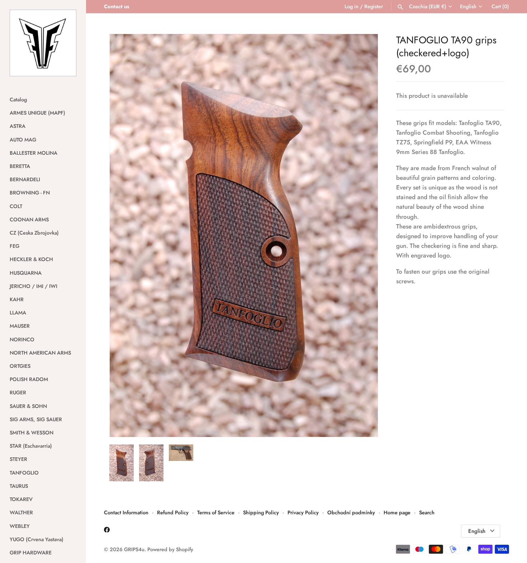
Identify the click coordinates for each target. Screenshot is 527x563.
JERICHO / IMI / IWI (33, 286)
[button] (363, 236)
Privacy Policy (303, 512)
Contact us (116, 6)
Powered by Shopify (170, 549)
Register (373, 6)
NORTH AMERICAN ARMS (40, 352)
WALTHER (21, 512)
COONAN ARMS (29, 219)
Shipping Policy (261, 512)
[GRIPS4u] (43, 43)
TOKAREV (21, 499)
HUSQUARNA (26, 272)
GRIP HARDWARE (31, 552)
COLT (16, 206)
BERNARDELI (25, 179)
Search (427, 512)
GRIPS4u (134, 549)
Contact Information (126, 512)
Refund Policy (173, 512)
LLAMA (18, 312)
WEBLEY (20, 526)
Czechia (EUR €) (427, 7)
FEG (14, 246)
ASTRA (17, 126)
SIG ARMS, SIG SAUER (36, 419)
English (468, 7)
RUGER (18, 392)
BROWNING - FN (30, 192)
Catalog (18, 99)
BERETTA (20, 166)
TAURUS (19, 486)
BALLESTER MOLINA (33, 153)
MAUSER (20, 325)
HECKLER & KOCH (31, 259)
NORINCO (22, 339)
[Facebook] (107, 531)
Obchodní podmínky (351, 512)
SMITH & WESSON (31, 432)
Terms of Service (215, 512)
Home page (397, 512)
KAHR (17, 299)
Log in (352, 6)
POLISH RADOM (29, 379)
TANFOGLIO (24, 472)
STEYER (18, 459)
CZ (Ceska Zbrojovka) (34, 232)
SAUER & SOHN (28, 406)
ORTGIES (20, 366)
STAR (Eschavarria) (31, 445)
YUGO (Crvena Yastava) (36, 539)
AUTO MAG (23, 139)
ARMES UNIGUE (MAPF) (37, 112)
